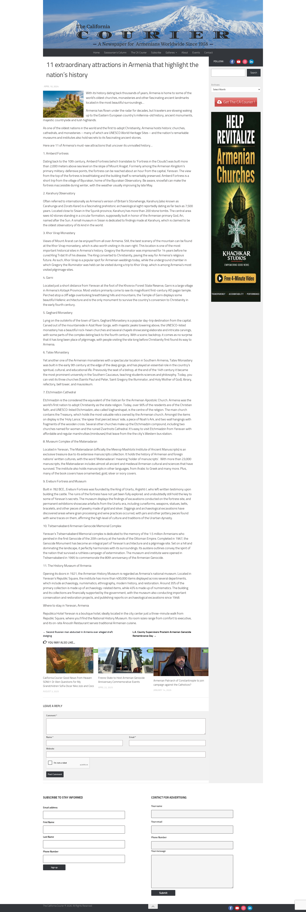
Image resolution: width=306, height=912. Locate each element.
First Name (48, 822)
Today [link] (182, 375)
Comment (51, 715)
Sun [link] (67, 220)
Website (50, 748)
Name (49, 737)
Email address (50, 807)
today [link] (136, 260)
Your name (156, 806)
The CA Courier (139, 52)
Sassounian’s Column (115, 52)
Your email (156, 821)
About (185, 52)
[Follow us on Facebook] (232, 61)
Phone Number (50, 851)
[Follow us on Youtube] (238, 61)
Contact (208, 52)
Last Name (48, 836)
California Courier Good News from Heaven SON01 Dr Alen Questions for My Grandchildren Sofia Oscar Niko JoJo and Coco (68, 682)
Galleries (170, 52)
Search (253, 72)
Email (132, 737)
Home (96, 52)
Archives (215, 84)
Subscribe (156, 52)
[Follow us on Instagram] (245, 61)
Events (196, 52)
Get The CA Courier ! (239, 102)
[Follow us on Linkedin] (251, 61)
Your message (158, 851)
